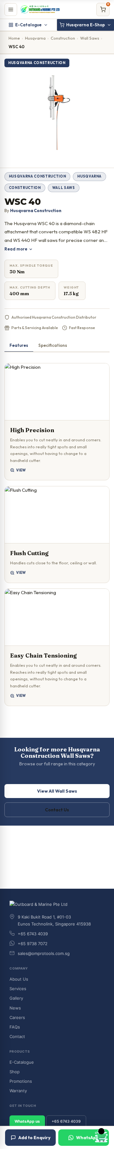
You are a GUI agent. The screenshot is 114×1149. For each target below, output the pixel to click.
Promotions (21, 1081)
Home (14, 38)
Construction (63, 38)
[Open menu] (10, 9)
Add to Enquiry (34, 1137)
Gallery (16, 998)
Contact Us (57, 810)
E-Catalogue (28, 24)
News (15, 1007)
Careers (17, 1017)
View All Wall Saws (57, 791)
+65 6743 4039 (66, 1121)
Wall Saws (89, 38)
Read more (15, 248)
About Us (19, 979)
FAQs (15, 1026)
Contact (17, 1036)
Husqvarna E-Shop (85, 24)
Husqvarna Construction (37, 176)
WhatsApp (87, 1137)
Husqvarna (35, 38)
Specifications (52, 345)
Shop (15, 1071)
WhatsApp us (27, 1121)
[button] (57, 422)
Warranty (18, 1090)
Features (19, 345)
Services (18, 988)
